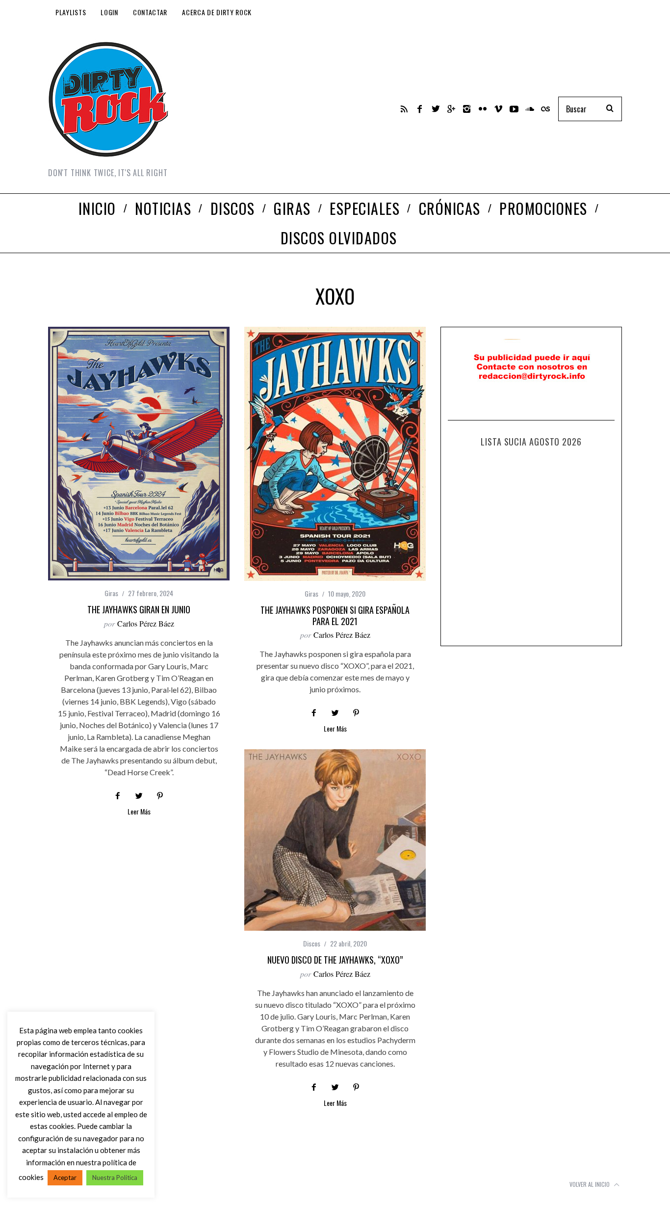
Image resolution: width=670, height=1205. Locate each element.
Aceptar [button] (65, 1177)
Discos (311, 943)
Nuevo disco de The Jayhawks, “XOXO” (335, 959)
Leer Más (139, 812)
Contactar (150, 12)
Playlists (70, 12)
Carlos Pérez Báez (145, 623)
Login (109, 12)
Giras (111, 593)
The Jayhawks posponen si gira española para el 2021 (335, 615)
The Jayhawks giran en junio (138, 609)
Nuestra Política (114, 1177)
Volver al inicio (590, 1184)
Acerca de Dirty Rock (217, 12)
